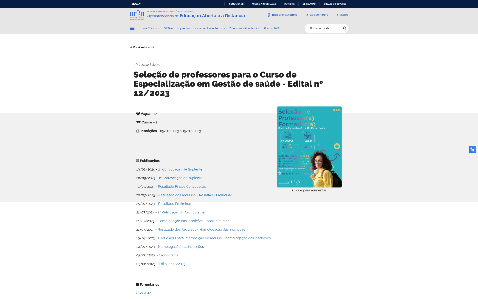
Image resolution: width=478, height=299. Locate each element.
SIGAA (168, 28)
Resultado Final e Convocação (182, 186)
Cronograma (169, 255)
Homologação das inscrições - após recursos (193, 221)
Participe (289, 4)
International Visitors (284, 15)
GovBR (136, 4)
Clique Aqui (145, 293)
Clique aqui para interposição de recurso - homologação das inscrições (214, 238)
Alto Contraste (319, 15)
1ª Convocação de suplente (180, 178)
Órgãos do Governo (335, 4)
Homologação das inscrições (181, 247)
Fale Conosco (151, 28)
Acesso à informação (264, 4)
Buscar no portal (320, 28)
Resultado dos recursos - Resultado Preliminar (195, 195)
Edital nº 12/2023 (172, 264)
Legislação (309, 4)
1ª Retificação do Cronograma (181, 212)
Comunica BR (236, 4)
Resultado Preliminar (174, 204)
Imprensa (183, 28)
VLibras (344, 15)
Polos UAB (271, 28)
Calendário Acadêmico (244, 28)
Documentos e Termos (209, 28)
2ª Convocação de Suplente (180, 169)
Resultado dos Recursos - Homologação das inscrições (201, 229)
